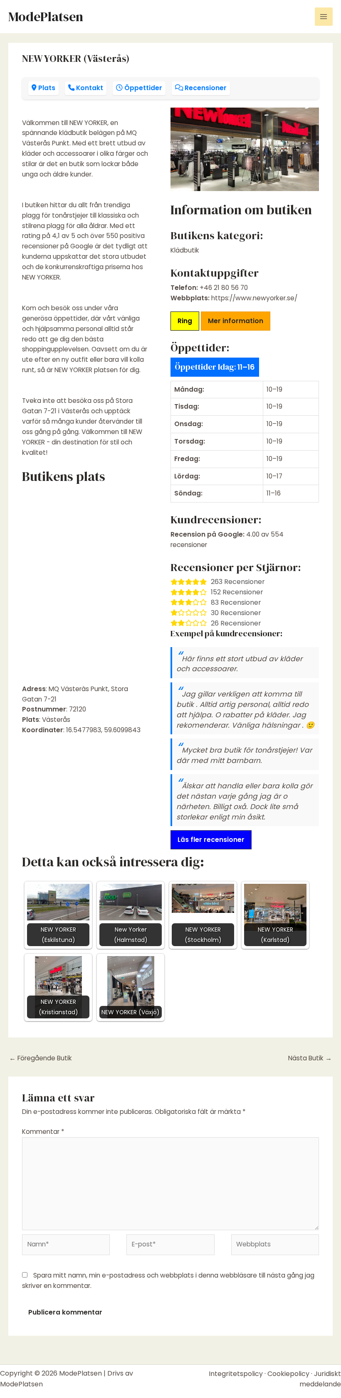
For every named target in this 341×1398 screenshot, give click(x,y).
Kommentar (43, 1131)
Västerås (56, 719)
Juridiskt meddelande (320, 1379)
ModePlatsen (45, 16)
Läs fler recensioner (211, 839)
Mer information (235, 320)
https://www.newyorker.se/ (254, 298)
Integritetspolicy (236, 1373)
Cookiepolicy (288, 1373)
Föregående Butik (40, 1058)
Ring (185, 320)
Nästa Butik (310, 1058)
